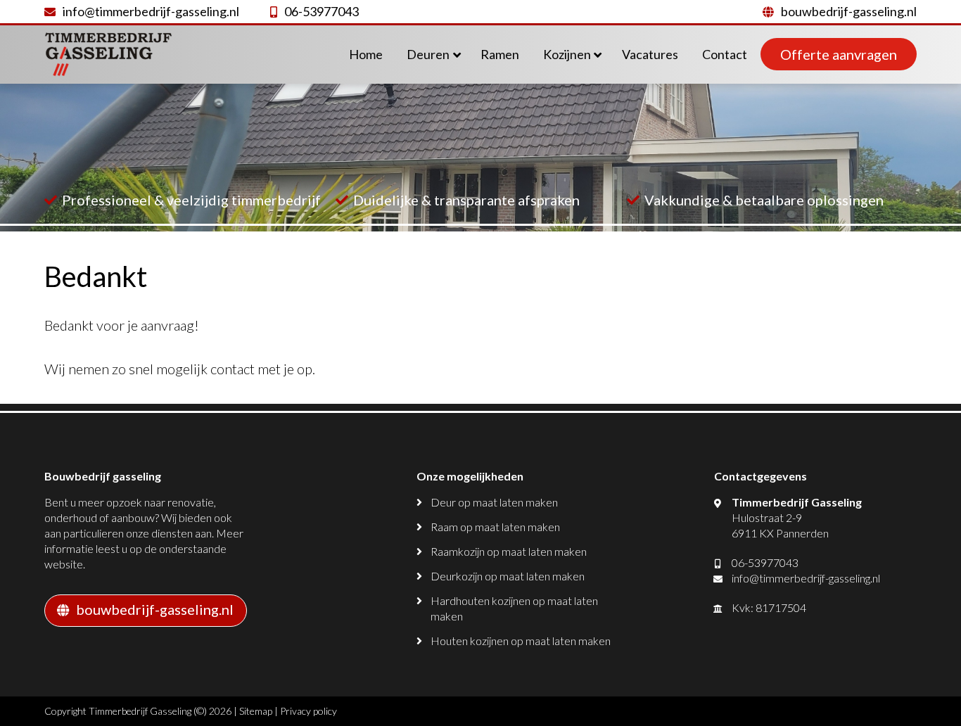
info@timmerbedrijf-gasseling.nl (151, 11)
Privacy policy (308, 711)
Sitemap (255, 711)
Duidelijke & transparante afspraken (466, 199)
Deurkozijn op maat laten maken (508, 575)
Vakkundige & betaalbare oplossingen (764, 199)
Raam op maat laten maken (495, 526)
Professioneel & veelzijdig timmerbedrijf (191, 199)
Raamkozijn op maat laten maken (509, 551)
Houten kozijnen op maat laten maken (521, 640)
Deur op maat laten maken (494, 502)
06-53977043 (321, 11)
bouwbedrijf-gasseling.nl (849, 11)
